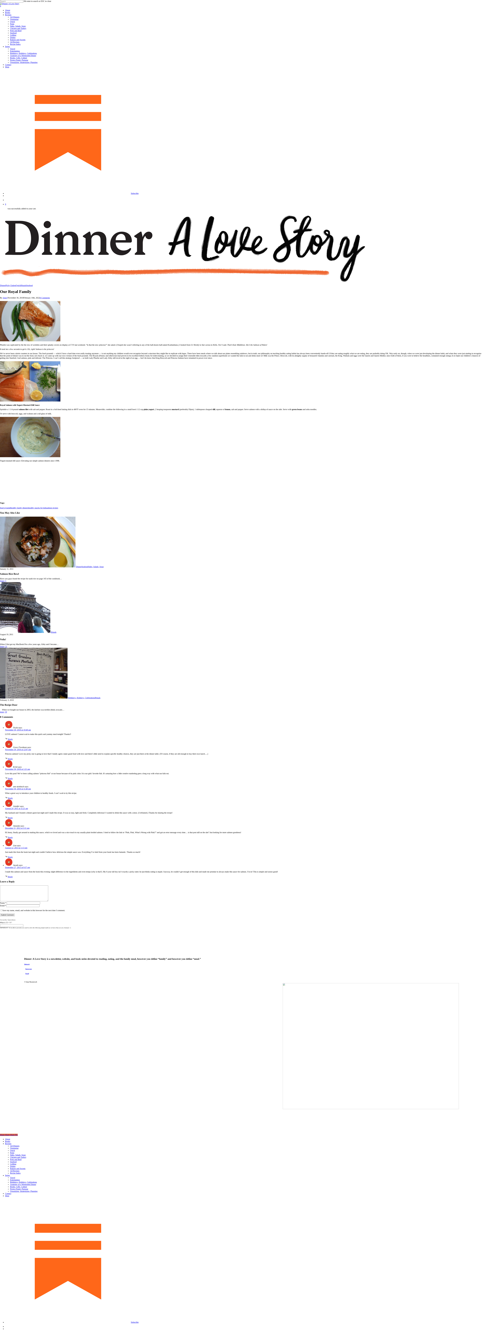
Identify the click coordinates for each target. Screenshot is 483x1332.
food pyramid (5, 508)
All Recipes (14, 1171)
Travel (12, 1178)
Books (7, 1141)
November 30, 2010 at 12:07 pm (18, 749)
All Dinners (14, 1146)
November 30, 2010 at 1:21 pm (17, 769)
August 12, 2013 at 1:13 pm (16, 848)
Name (3, 903)
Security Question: (8, 920)
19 (6, 712)
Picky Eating (11, 285)
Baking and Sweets (17, 1169)
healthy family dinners (19, 508)
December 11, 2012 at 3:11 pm (17, 828)
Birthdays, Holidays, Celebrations (81, 698)
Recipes (8, 1144)
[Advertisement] (241, 481)
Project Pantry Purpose (19, 1189)
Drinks (12, 1166)
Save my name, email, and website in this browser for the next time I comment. (34, 910)
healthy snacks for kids (37, 508)
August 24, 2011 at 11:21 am (16, 808)
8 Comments (45, 298)
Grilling (13, 1164)
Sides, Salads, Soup (96, 567)
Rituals (23, 285)
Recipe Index (15, 1173)
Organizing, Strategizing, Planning (23, 1191)
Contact (8, 1193)
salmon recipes (52, 508)
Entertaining (15, 1180)
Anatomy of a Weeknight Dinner (23, 1184)
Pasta (12, 1153)
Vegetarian (14, 1148)
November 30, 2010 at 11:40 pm (18, 789)
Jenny (5, 298)
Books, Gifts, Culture (18, 1187)
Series (7, 1175)
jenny (2, 712)
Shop (7, 1196)
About (7, 1139)
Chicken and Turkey (18, 1157)
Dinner (3, 285)
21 (6, 646)
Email (3, 906)
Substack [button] (27, 964)
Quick (18, 285)
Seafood (29, 285)
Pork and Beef (16, 1159)
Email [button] (27, 973)
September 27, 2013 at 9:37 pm (17, 867)
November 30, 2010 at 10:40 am (18, 730)
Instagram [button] (28, 969)
